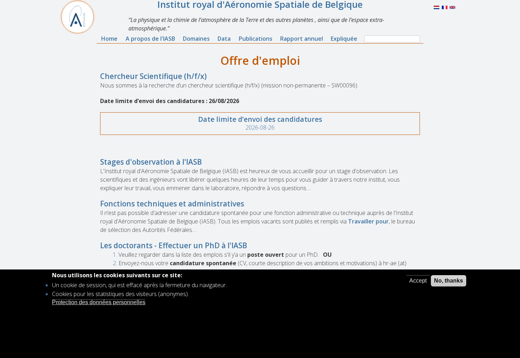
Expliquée (344, 38)
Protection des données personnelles (98, 302)
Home (109, 38)
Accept (418, 281)
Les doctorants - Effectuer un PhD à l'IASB (173, 245)
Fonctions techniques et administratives (172, 204)
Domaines (196, 38)
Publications (255, 38)
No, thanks (448, 281)
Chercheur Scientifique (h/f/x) (153, 76)
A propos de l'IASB (150, 38)
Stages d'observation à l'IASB (151, 162)
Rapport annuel (301, 38)
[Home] (80, 17)
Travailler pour (368, 221)
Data (224, 38)
